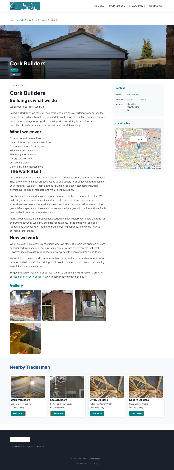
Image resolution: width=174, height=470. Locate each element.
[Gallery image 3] (90, 305)
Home (12, 20)
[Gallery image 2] (57, 305)
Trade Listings (117, 5)
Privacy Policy (137, 5)
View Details (18, 413)
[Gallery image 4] (25, 338)
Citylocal (99, 5)
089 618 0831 (133, 94)
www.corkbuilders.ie (136, 99)
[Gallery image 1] (25, 305)
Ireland (20, 20)
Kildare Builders (139, 399)
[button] (138, 146)
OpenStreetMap (146, 168)
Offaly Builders (99, 399)
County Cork (30, 20)
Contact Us (155, 5)
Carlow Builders (20, 399)
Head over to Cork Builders (28, 276)
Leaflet (134, 168)
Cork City (42, 20)
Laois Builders (58, 399)
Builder (14, 70)
